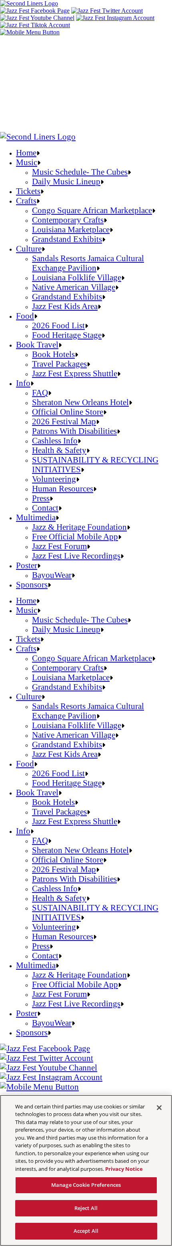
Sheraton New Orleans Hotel (80, 402)
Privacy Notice (124, 1168)
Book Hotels (53, 354)
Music (26, 162)
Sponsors (32, 584)
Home (26, 152)
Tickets (28, 191)
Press (41, 498)
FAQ (40, 392)
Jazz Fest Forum (59, 546)
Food (25, 315)
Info (23, 382)
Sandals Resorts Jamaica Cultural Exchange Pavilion (88, 263)
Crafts (26, 200)
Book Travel (37, 344)
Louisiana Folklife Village (76, 277)
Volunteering (54, 478)
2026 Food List (58, 325)
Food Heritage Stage (67, 334)
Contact (45, 507)
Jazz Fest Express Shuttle (74, 373)
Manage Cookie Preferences (86, 1184)
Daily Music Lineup (66, 181)
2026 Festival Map (64, 421)
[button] (30, 32)
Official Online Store (67, 411)
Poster (26, 565)
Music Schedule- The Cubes (80, 171)
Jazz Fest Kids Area (65, 306)
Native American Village (73, 287)
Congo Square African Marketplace (92, 210)
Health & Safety (59, 450)
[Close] (159, 1107)
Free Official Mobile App (75, 536)
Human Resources (62, 488)
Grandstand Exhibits (67, 239)
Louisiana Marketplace (71, 229)
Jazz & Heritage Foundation (79, 526)
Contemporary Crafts (68, 219)
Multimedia (36, 517)
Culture (29, 248)
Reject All (86, 1208)
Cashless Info (55, 440)
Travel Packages (59, 363)
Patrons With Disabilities (74, 430)
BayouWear (52, 574)
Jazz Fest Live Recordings (76, 555)
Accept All (86, 1230)
